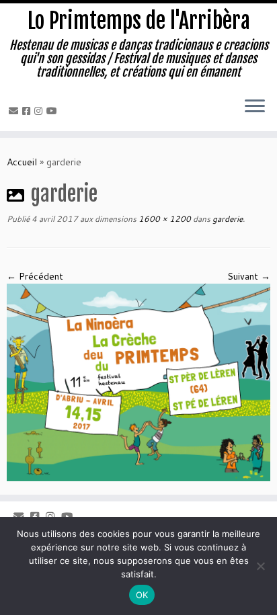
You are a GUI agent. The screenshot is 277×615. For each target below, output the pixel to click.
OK (142, 594)
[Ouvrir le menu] (255, 107)
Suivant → (248, 276)
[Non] (260, 566)
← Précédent (35, 276)
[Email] (15, 111)
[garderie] (138, 381)
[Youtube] (53, 111)
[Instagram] (40, 111)
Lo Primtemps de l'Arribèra (139, 21)
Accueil (22, 162)
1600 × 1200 (163, 218)
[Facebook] (28, 111)
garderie (226, 218)
